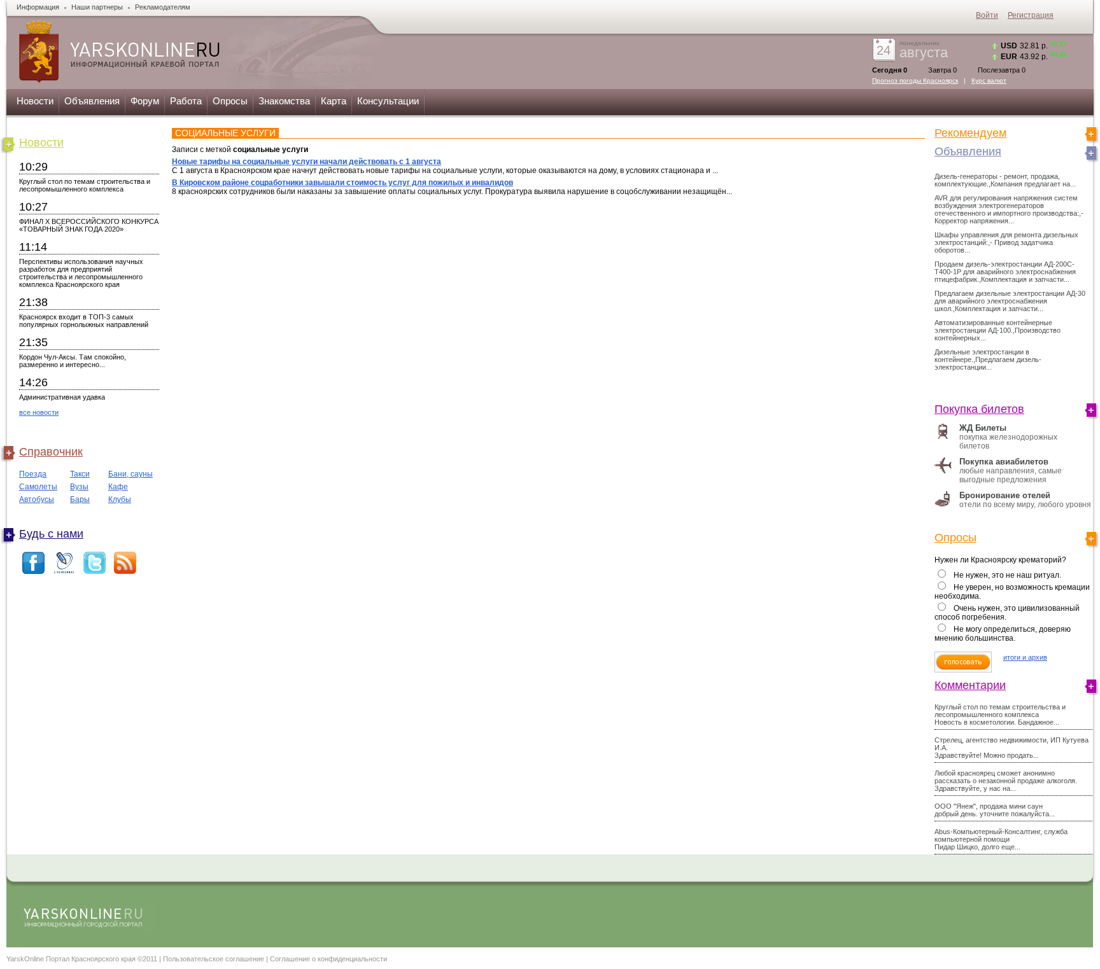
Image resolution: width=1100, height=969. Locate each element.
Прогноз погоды (915, 80)
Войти (987, 15)
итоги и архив (1025, 657)
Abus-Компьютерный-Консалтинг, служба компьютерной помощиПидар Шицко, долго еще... (1001, 839)
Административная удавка (62, 397)
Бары (80, 499)
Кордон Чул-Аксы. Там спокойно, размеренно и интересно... (72, 360)
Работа (186, 100)
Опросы (230, 100)
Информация (38, 7)
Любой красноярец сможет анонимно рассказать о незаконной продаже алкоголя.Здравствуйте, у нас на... (1005, 780)
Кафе (118, 486)
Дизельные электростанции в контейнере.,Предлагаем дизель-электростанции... (987, 359)
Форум (144, 100)
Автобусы (36, 499)
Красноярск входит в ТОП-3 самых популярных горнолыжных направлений (83, 320)
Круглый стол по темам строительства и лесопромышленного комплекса (84, 185)
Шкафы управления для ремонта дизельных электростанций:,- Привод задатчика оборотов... (1006, 242)
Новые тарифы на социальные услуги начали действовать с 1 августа (306, 161)
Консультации (388, 100)
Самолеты (38, 486)
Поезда (32, 474)
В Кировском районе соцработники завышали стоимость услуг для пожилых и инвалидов (342, 182)
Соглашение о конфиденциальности (328, 959)
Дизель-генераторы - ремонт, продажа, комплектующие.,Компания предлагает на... (1005, 180)
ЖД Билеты (982, 428)
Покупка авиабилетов (1003, 461)
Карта (333, 100)
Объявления (92, 100)
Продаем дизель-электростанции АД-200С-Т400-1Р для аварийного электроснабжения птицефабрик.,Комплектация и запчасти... (1005, 271)
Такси (80, 474)
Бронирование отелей (1004, 495)
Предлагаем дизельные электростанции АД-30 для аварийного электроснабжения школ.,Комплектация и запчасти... (1009, 300)
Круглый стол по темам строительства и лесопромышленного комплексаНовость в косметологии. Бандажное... (1000, 714)
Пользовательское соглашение (213, 959)
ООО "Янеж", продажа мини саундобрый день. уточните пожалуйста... (994, 810)
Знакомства (284, 100)
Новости (35, 100)
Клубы (119, 499)
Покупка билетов (979, 409)
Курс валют (988, 80)
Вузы (79, 486)
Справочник (51, 451)
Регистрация (1031, 15)
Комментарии (970, 685)
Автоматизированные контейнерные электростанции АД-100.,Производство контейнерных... (997, 330)
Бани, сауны (130, 474)
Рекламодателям (162, 7)
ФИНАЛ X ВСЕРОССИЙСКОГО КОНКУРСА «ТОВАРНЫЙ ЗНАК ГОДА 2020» (89, 225)
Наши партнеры (97, 7)
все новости (39, 412)
